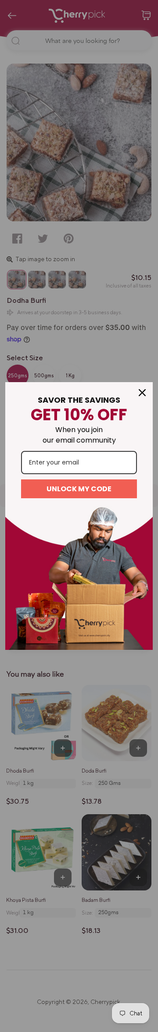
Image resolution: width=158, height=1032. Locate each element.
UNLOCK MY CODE (79, 489)
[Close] (142, 392)
